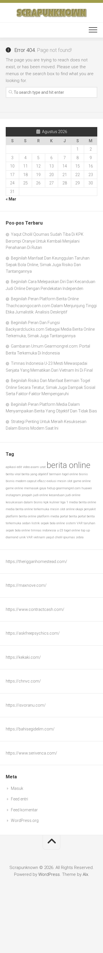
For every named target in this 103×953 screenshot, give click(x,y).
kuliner (54, 502)
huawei (87, 488)
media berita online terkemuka (27, 509)
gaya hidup (47, 488)
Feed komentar (24, 810)
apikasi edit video (18, 467)
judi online (40, 495)
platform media (48, 516)
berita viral (13, 474)
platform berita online (21, 516)
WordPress (49, 874)
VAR (30, 537)
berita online (68, 465)
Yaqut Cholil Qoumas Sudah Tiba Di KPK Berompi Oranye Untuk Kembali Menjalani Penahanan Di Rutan (45, 241)
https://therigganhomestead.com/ (36, 561)
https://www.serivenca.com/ (31, 753)
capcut (32, 481)
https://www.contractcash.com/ (35, 609)
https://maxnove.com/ (26, 585)
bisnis (83, 474)
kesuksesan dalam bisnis (24, 502)
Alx (85, 874)
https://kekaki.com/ (23, 657)
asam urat (38, 467)
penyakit (90, 509)
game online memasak (22, 488)
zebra (80, 537)
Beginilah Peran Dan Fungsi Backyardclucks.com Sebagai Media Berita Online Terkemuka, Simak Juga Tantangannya (50, 329)
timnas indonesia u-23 (47, 530)
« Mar (11, 199)
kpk (46, 502)
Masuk (17, 788)
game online (82, 481)
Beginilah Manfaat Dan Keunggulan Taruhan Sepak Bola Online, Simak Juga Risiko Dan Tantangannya (48, 265)
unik (22, 537)
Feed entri (19, 799)
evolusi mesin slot (59, 481)
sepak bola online (53, 523)
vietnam (39, 537)
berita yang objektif (34, 474)
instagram (13, 495)
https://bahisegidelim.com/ (30, 729)
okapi (79, 509)
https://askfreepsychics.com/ (33, 633)
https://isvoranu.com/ (26, 705)
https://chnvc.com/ (23, 681)
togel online (72, 530)
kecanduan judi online (64, 495)
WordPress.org (25, 820)
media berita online (82, 502)
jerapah (27, 495)
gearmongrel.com (68, 488)
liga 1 (64, 502)
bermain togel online (63, 474)
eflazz (41, 481)
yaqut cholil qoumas (60, 537)
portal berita (68, 516)
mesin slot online (62, 509)
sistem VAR (74, 523)
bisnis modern (16, 481)
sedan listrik (31, 523)
